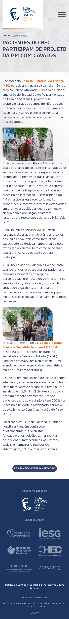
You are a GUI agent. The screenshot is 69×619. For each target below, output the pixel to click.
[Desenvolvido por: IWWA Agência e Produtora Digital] (34, 612)
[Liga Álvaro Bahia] (23, 11)
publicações (20, 35)
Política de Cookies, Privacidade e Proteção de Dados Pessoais (34, 586)
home (6, 35)
